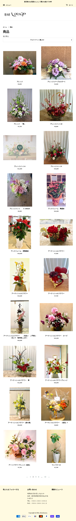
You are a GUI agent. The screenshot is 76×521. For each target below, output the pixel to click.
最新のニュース (57, 489)
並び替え (6, 36)
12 (45, 477)
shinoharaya (43, 513)
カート (71, 5)
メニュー (8, 5)
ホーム (5, 27)
